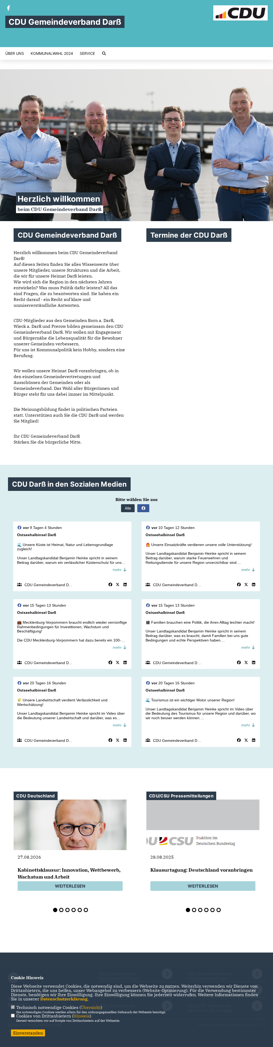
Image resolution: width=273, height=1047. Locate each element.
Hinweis (81, 1016)
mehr (118, 570)
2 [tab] (61, 910)
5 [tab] (80, 910)
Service (87, 53)
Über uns (14, 53)
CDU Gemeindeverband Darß (50, 585)
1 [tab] (55, 910)
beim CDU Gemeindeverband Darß (60, 209)
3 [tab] (67, 910)
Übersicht (91, 1007)
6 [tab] (86, 910)
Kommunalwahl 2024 (52, 53)
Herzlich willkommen (59, 199)
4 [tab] (73, 910)
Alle (128, 508)
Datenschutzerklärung (63, 999)
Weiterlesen (70, 886)
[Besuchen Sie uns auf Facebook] (8, 8)
